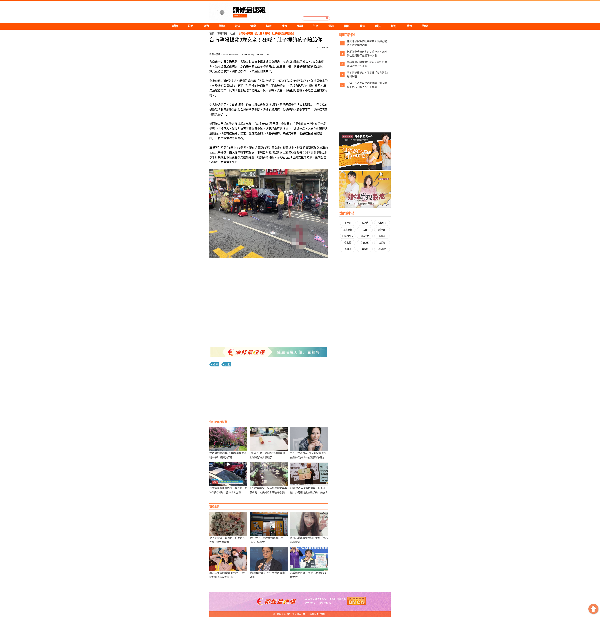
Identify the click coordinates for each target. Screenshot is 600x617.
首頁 (211, 33)
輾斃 (215, 364)
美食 (409, 26)
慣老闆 (347, 242)
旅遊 (206, 26)
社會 (284, 26)
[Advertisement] (268, 394)
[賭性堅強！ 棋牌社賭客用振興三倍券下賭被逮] (269, 524)
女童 (227, 364)
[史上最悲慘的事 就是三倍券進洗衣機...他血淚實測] (228, 524)
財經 (237, 26)
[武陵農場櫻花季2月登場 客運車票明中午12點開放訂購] (228, 439)
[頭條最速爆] (239, 11)
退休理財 (382, 229)
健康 (269, 26)
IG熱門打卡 (347, 236)
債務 (331, 26)
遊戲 (425, 26)
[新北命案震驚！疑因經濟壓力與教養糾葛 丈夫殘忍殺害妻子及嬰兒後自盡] (269, 474)
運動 (222, 26)
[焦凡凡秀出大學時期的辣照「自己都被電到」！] (309, 524)
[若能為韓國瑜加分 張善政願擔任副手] (269, 559)
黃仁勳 (347, 223)
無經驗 (365, 249)
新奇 (394, 26)
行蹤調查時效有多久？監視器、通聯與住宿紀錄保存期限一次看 (367, 53)
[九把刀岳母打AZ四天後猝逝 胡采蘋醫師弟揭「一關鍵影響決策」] (309, 439)
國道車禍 (364, 236)
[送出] (327, 18)
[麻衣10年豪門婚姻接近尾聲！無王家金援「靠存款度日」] (228, 559)
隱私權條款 (325, 603)
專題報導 (222, 33)
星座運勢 (347, 229)
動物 (362, 26)
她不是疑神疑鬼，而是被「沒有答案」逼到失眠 (367, 74)
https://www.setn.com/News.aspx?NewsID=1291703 (248, 54)
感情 (175, 26)
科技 (378, 26)
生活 (315, 26)
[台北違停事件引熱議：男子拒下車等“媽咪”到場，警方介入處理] (228, 474)
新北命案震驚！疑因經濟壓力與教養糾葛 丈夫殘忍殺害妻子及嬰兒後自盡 (268, 492)
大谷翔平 (382, 222)
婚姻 (190, 26)
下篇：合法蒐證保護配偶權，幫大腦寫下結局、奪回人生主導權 (367, 85)
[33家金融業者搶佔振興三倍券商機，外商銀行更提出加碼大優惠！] (309, 474)
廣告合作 (310, 603)
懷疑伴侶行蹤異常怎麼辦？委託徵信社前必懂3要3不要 (367, 64)
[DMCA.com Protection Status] (356, 601)
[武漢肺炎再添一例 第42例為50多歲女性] (309, 559)
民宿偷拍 (382, 249)
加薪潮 (382, 242)
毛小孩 (365, 222)
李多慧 (382, 236)
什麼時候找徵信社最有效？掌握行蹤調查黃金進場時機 (367, 43)
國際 (347, 26)
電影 (300, 26)
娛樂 (253, 26)
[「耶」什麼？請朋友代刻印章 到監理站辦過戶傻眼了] (269, 439)
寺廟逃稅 (364, 242)
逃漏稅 (347, 249)
